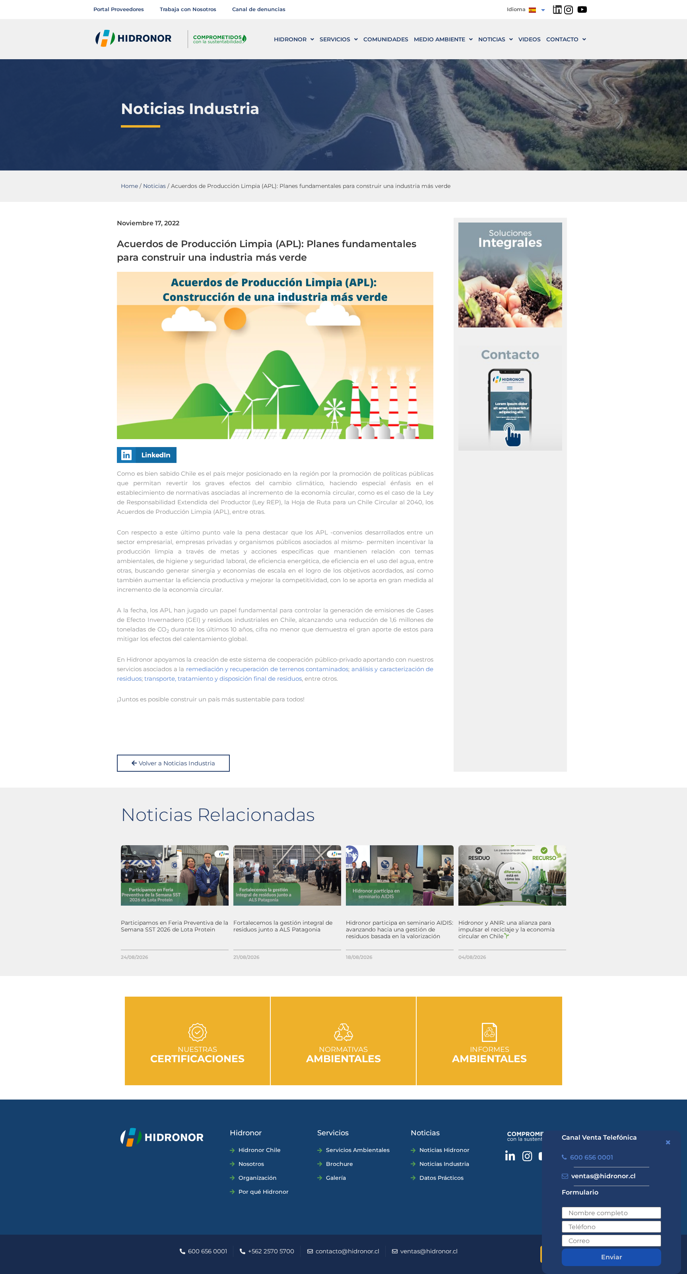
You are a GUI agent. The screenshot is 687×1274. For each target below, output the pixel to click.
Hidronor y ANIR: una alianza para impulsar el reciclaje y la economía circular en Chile (506, 929)
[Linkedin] (557, 9)
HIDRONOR (290, 39)
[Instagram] (568, 10)
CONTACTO (562, 39)
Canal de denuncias (258, 9)
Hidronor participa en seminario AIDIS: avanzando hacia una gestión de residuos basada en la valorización (399, 929)
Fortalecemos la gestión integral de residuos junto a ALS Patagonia (282, 926)
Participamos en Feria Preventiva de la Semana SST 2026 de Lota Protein (174, 926)
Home (129, 186)
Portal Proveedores (118, 9)
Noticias (491, 39)
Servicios (335, 39)
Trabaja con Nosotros (188, 9)
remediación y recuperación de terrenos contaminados (267, 669)
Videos (529, 39)
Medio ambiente (439, 39)
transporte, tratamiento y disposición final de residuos (223, 678)
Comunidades (385, 39)
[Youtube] (582, 9)
